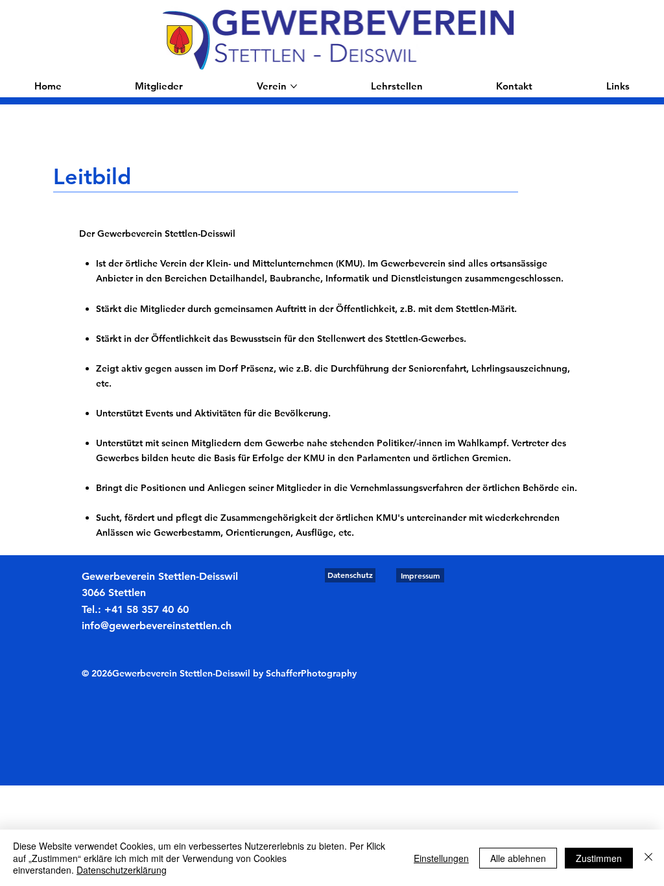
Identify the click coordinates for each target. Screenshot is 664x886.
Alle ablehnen (518, 858)
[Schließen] (648, 858)
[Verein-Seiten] (293, 86)
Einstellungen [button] (441, 858)
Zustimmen (599, 858)
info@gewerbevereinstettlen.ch (156, 625)
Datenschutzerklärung (122, 869)
